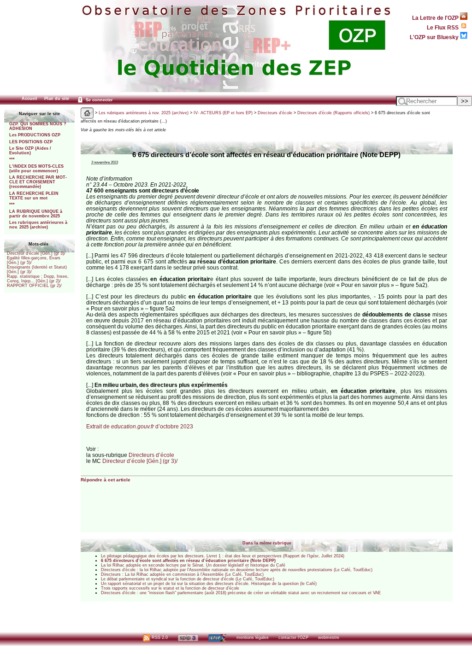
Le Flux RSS (443, 27)
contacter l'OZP (293, 637)
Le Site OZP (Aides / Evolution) (30, 150)
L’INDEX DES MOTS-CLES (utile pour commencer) (36, 168)
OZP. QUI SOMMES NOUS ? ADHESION (37, 126)
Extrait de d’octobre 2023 (139, 426)
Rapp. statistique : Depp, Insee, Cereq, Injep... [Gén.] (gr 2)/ (38, 278)
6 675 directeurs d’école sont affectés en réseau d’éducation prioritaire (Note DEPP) (188, 560)
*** (12, 159)
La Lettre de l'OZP (436, 18)
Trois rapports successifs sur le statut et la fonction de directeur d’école (170, 588)
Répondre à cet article (105, 479)
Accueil (29, 98)
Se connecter (98, 100)
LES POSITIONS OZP (31, 142)
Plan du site (56, 98)
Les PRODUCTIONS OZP (34, 135)
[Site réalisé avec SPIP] (188, 637)
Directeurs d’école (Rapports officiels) (333, 113)
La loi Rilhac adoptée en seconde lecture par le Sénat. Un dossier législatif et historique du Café (193, 565)
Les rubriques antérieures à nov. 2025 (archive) (38, 224)
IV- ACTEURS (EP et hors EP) (223, 113)
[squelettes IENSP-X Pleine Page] (217, 637)
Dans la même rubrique (266, 543)
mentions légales (252, 637)
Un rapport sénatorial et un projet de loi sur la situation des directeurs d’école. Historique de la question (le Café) (209, 583)
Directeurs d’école (275, 113)
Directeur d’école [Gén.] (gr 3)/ (36, 253)
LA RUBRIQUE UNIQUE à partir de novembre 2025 (35, 213)
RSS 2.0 (159, 637)
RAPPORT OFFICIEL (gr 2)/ (34, 285)
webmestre (328, 637)
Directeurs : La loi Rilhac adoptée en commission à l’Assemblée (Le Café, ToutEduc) (182, 574)
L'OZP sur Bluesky (435, 37)
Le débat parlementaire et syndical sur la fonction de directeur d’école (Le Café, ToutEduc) (187, 579)
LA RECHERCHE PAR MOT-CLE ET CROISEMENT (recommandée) (38, 182)
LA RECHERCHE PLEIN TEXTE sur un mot (34, 195)
